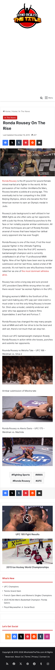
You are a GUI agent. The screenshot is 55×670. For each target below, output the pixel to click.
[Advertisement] (27, 61)
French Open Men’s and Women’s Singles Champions (28, 595)
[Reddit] (32, 143)
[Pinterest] (25, 143)
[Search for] (41, 98)
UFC (39, 480)
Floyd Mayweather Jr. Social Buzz (19, 607)
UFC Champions (11, 586)
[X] (12, 143)
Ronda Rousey (9, 181)
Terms (27, 657)
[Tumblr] (19, 143)
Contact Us (45, 657)
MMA (40, 474)
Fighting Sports (21, 474)
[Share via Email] (39, 143)
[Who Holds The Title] (27, 16)
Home (7, 111)
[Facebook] (5, 143)
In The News (24, 111)
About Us (19, 657)
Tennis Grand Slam (12, 591)
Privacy (35, 657)
